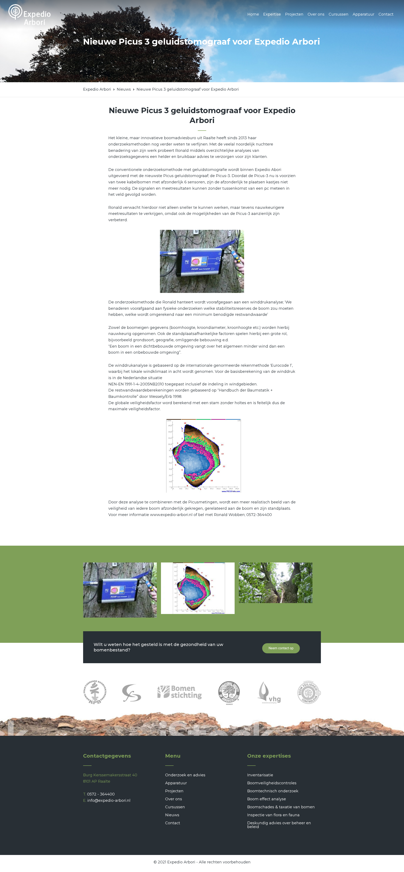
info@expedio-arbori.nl (108, 800)
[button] (281, 648)
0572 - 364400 (101, 794)
